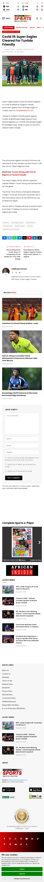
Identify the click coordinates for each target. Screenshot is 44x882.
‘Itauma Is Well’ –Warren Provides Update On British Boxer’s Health (26, 600)
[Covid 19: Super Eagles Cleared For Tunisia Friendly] (22, 86)
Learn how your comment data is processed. (20, 487)
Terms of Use (7, 681)
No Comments (8, 52)
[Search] (37, 18)
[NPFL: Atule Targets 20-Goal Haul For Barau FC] (8, 589)
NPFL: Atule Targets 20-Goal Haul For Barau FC (27, 588)
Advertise (5, 677)
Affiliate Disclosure (9, 701)
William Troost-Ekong (11, 229)
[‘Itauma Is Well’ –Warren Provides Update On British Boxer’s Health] (8, 601)
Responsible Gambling (10, 705)
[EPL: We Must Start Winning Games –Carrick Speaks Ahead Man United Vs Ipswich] (8, 614)
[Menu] (6, 18)
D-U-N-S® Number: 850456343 (13, 708)
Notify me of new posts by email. (20, 471)
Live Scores (8, 28)
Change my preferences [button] (22, 878)
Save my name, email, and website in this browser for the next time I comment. (22, 459)
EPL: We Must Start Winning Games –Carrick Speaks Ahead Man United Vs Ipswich (28, 613)
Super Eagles (21, 28)
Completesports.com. (24, 110)
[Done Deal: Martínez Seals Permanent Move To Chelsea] (8, 627)
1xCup (32, 28)
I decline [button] (22, 874)
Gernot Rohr (30, 223)
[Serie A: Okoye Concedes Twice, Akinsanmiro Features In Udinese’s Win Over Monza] (22, 341)
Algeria (6, 223)
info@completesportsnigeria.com (17, 780)
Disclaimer (6, 688)
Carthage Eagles (17, 223)
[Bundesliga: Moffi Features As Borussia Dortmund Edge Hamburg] (22, 379)
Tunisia (29, 226)
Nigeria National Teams (11, 32)
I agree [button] (22, 869)
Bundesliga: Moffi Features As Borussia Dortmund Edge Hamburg (19, 394)
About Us (5, 670)
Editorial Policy (7, 695)
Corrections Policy (9, 698)
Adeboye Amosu (19, 269)
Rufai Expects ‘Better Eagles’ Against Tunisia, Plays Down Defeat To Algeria (33, 253)
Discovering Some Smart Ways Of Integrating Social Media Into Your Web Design (12, 254)
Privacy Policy (7, 691)
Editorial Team (7, 684)
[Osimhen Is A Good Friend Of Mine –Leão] (22, 309)
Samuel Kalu (7, 226)
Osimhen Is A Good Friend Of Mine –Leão (20, 323)
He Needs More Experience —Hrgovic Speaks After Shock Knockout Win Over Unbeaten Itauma (27, 639)
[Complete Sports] (22, 18)
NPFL (39, 28)
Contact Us (6, 674)
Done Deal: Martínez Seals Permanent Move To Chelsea (27, 626)
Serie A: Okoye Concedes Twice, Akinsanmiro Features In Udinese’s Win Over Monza (19, 358)
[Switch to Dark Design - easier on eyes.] (41, 18)
